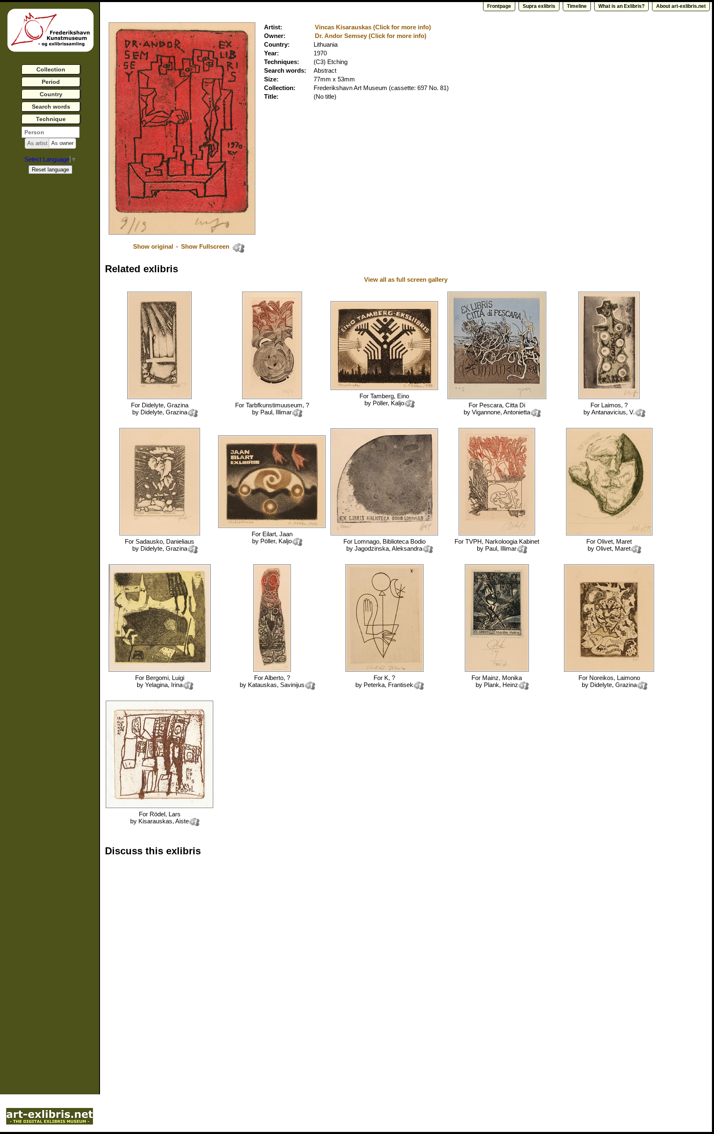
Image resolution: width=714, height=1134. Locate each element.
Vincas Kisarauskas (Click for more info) (373, 27)
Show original (153, 246)
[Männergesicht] (609, 533)
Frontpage (499, 6)
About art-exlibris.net (681, 6)
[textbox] (50, 132)
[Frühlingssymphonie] (497, 669)
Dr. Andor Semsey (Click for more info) (370, 35)
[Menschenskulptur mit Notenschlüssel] (384, 387)
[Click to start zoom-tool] (182, 232)
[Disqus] (232, 968)
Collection (50, 69)
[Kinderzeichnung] (159, 805)
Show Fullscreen (206, 246)
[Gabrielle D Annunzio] (496, 396)
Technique (51, 119)
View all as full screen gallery (406, 279)
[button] (37, 143)
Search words (51, 106)
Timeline (577, 6)
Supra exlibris (539, 6)
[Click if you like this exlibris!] (238, 248)
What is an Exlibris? (621, 6)
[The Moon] (384, 533)
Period (51, 81)
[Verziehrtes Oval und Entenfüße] (272, 525)
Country (51, 94)
